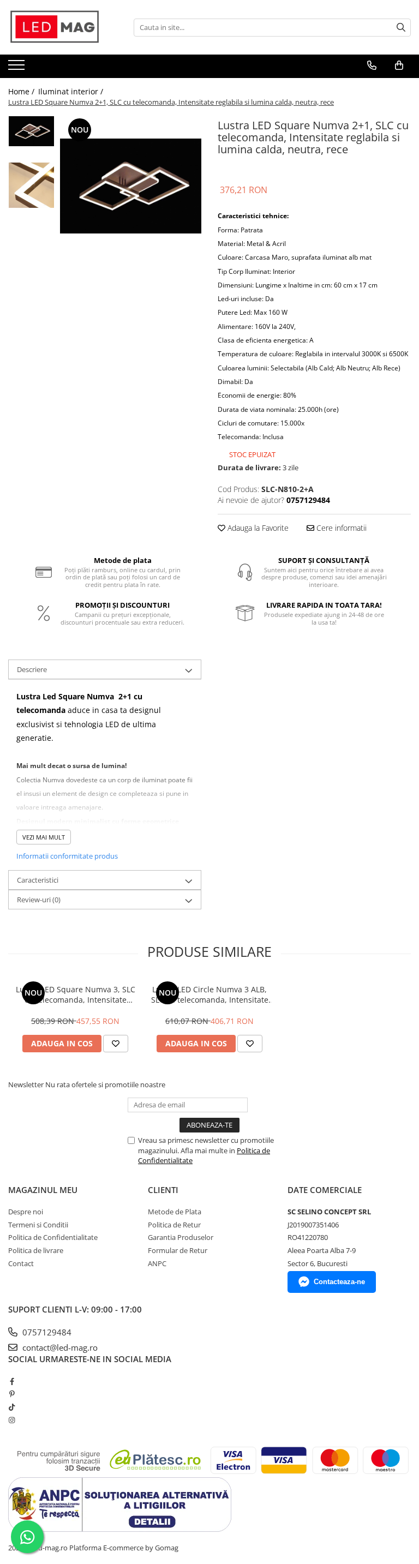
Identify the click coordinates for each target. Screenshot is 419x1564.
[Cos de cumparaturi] (399, 65)
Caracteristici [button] (37, 880)
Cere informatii (340, 528)
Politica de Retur (174, 1225)
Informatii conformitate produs (67, 856)
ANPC (157, 1263)
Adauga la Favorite (257, 528)
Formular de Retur (177, 1250)
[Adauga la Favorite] (115, 1043)
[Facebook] (11, 1381)
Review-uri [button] (39, 899)
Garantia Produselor (180, 1237)
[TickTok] (11, 1407)
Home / (22, 91)
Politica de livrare (35, 1250)
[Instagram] (11, 1420)
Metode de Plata (174, 1212)
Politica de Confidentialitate (53, 1237)
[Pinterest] (11, 1394)
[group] (130, 186)
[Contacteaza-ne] (372, 65)
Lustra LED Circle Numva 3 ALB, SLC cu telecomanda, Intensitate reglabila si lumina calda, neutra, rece (209, 994)
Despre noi (25, 1212)
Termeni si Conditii (38, 1225)
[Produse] (17, 68)
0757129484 (45, 1332)
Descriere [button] (32, 669)
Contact (21, 1263)
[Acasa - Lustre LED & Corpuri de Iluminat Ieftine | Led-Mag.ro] (62, 27)
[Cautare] (401, 28)
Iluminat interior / (71, 91)
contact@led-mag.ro (59, 1347)
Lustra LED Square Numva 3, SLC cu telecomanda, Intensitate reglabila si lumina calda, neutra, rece (75, 994)
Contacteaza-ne (339, 1282)
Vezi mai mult (43, 837)
